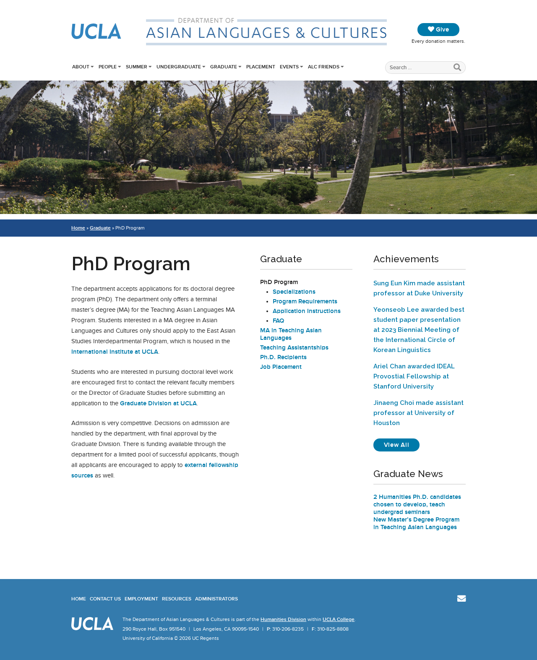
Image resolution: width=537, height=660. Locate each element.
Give (441, 29)
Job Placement (281, 366)
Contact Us (105, 599)
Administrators (216, 599)
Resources (176, 599)
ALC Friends (323, 67)
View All (402, 444)
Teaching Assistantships (294, 347)
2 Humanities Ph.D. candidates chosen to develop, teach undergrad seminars (417, 504)
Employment (141, 599)
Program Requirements (305, 301)
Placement (260, 67)
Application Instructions (307, 311)
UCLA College (339, 619)
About (80, 67)
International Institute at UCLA (114, 351)
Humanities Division (283, 619)
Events (289, 67)
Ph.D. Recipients (283, 357)
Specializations (294, 291)
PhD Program (279, 282)
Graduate (223, 67)
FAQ (278, 320)
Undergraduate (178, 67)
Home (78, 228)
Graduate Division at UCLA (158, 403)
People (108, 67)
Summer (136, 67)
